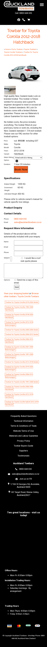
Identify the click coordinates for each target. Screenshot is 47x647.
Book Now (21, 169)
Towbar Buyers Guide (23, 446)
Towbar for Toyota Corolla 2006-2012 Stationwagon (19, 375)
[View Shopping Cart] (29, 20)
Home (7, 49)
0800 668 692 (20, 219)
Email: (6, 222)
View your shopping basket (16, 293)
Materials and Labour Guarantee (23, 436)
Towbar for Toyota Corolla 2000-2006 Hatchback (19, 388)
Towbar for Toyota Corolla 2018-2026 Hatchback (19, 316)
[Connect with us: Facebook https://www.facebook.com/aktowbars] (19, 20)
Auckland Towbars (19, 636)
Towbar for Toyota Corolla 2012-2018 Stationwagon (19, 323)
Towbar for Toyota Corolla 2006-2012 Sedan (21, 334)
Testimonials (23, 456)
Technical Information (23, 421)
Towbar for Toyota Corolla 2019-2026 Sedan (21, 302)
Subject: (7, 258)
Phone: (6, 219)
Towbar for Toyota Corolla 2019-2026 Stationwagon (19, 368)
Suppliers (23, 450)
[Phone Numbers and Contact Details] (24, 20)
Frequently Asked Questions (24, 416)
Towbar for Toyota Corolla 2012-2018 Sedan (21, 362)
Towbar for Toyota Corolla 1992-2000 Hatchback (19, 308)
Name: (6, 242)
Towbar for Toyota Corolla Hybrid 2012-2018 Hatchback (22, 403)
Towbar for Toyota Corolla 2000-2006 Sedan (21, 330)
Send (17, 287)
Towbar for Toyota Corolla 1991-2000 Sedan (21, 382)
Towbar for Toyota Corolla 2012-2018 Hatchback (19, 395)
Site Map (31, 636)
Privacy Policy (23, 441)
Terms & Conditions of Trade (24, 426)
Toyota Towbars (30, 49)
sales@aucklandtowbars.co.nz (28, 222)
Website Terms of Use (23, 431)
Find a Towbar (16, 49)
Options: (7, 280)
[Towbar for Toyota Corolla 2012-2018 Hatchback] (23, 84)
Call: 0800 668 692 (23, 13)
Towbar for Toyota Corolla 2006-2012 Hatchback (19, 340)
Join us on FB (25, 479)
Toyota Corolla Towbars (13, 52)
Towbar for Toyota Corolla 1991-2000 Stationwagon (19, 355)
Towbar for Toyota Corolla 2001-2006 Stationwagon (19, 348)
